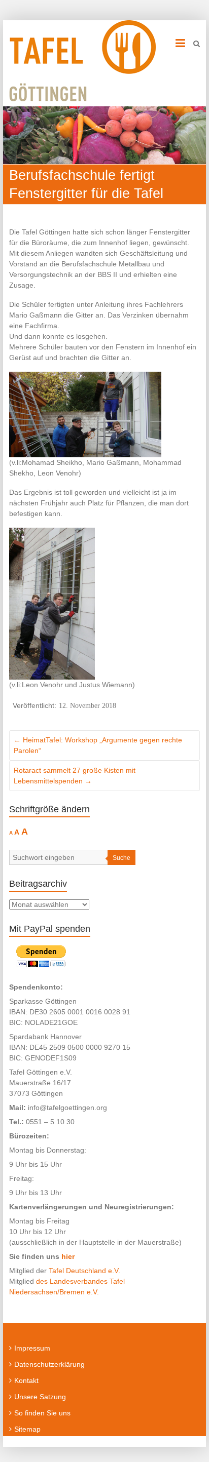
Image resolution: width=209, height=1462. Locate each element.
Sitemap (27, 1429)
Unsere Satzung (40, 1397)
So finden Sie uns (42, 1413)
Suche (121, 857)
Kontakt (26, 1380)
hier (68, 1256)
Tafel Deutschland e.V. (84, 1271)
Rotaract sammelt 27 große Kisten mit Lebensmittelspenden (74, 775)
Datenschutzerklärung (49, 1364)
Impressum (32, 1348)
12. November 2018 (87, 705)
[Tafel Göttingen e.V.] (82, 60)
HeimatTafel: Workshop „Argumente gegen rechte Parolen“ (98, 745)
